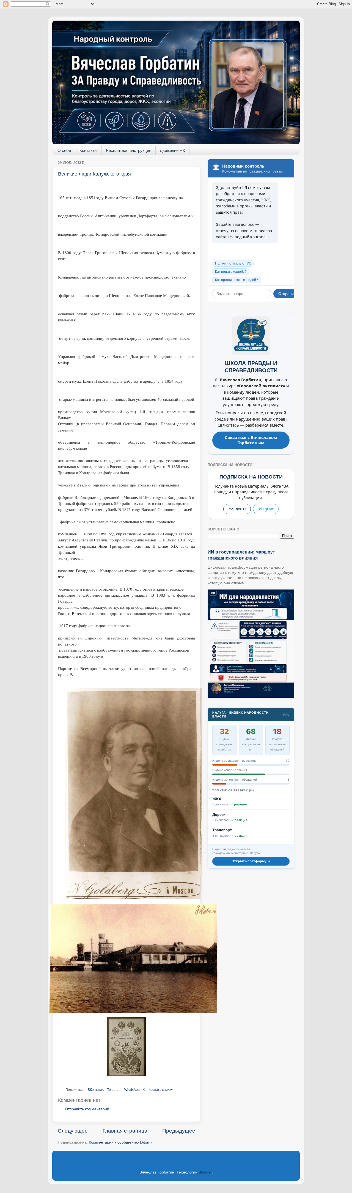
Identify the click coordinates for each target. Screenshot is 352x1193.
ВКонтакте (96, 1090)
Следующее (73, 1131)
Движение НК (172, 150)
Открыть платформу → (251, 861)
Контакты (88, 150)
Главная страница (125, 1131)
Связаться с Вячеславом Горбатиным (251, 440)
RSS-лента (237, 508)
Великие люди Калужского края (94, 174)
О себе (64, 150)
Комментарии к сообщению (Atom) (120, 1142)
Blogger (205, 1172)
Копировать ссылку (158, 1090)
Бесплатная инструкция (128, 150)
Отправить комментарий (87, 1109)
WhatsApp (132, 1090)
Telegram (114, 1090)
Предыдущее (178, 1131)
